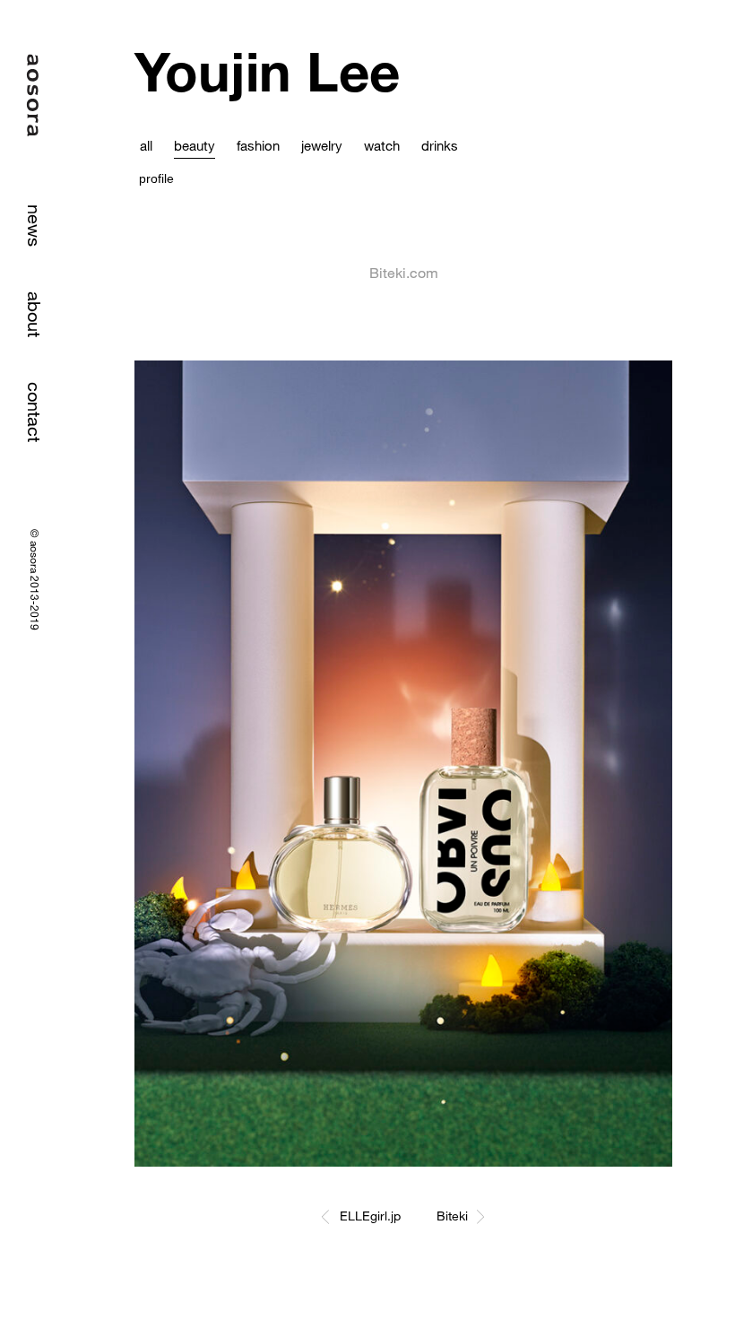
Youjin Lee (267, 71)
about (34, 314)
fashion (258, 145)
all (146, 145)
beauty (194, 145)
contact (34, 412)
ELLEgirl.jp (370, 1215)
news (34, 225)
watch (382, 145)
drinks (439, 145)
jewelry (321, 145)
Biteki (452, 1215)
